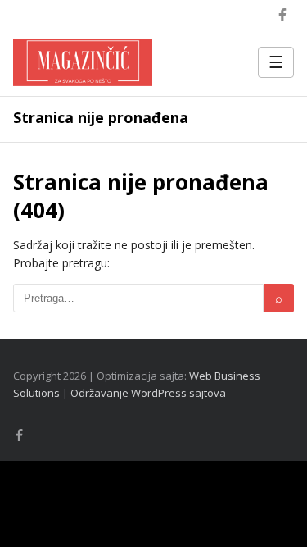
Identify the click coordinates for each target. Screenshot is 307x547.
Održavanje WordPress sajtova (148, 392)
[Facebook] (282, 14)
